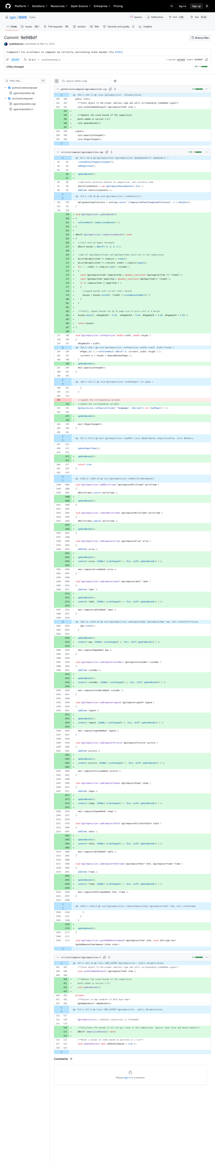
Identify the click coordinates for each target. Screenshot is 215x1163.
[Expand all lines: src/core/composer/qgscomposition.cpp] (111, 152)
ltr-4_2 (32, 59)
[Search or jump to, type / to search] (171, 6)
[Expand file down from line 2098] (63, 904)
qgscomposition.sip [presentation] (24, 92)
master (15, 59)
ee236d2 (181, 59)
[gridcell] (132, 95)
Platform (20, 6)
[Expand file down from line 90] (63, 194)
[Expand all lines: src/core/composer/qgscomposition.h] (109, 957)
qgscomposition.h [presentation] (23, 109)
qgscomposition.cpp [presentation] (24, 103)
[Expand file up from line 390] (61, 95)
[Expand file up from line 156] (63, 198)
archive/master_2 (51, 59)
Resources (58, 6)
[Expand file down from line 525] (61, 1052)
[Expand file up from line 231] (63, 384)
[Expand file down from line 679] (63, 477)
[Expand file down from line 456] (61, 1008)
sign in (127, 1077)
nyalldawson (16, 43)
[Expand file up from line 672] (63, 440)
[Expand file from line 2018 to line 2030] (63, 622)
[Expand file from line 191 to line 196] (63, 348)
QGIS (22, 17)
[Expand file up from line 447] (61, 963)
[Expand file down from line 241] (63, 436)
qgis (12, 17)
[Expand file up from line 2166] (63, 908)
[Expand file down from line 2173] (63, 949)
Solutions (38, 6)
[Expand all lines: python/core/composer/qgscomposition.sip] (115, 89)
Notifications (157, 17)
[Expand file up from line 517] (61, 1012)
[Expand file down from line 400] (61, 143)
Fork (178, 17)
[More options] (206, 89)
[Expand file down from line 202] (63, 380)
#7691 (118, 52)
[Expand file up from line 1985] (63, 481)
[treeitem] (25, 90)
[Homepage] (8, 6)
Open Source (79, 6)
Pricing (118, 6)
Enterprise (101, 6)
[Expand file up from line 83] (63, 158)
